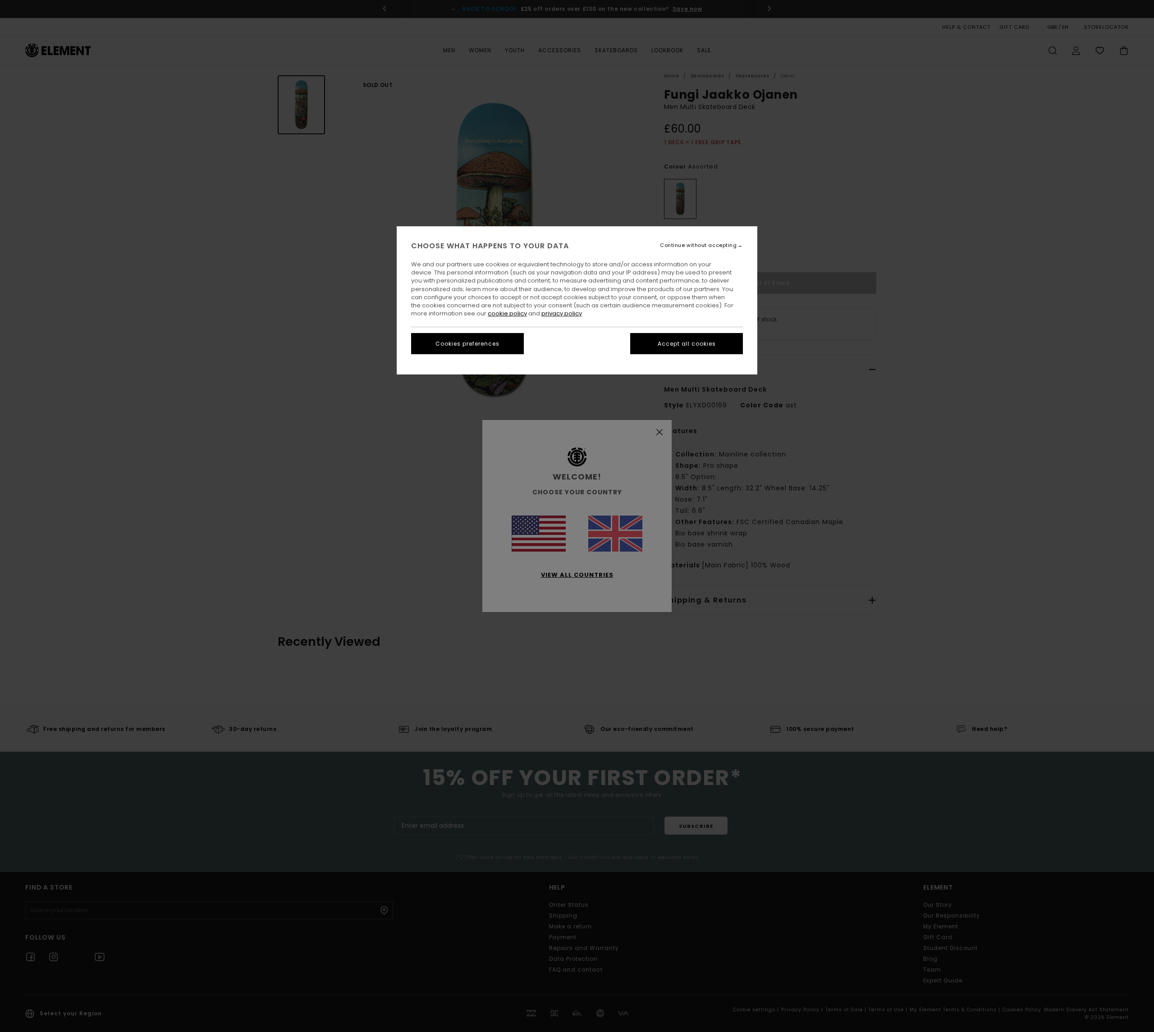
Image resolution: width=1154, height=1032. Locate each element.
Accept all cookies (687, 343)
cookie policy (507, 313)
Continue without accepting (698, 245)
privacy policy (561, 313)
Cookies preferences (467, 343)
